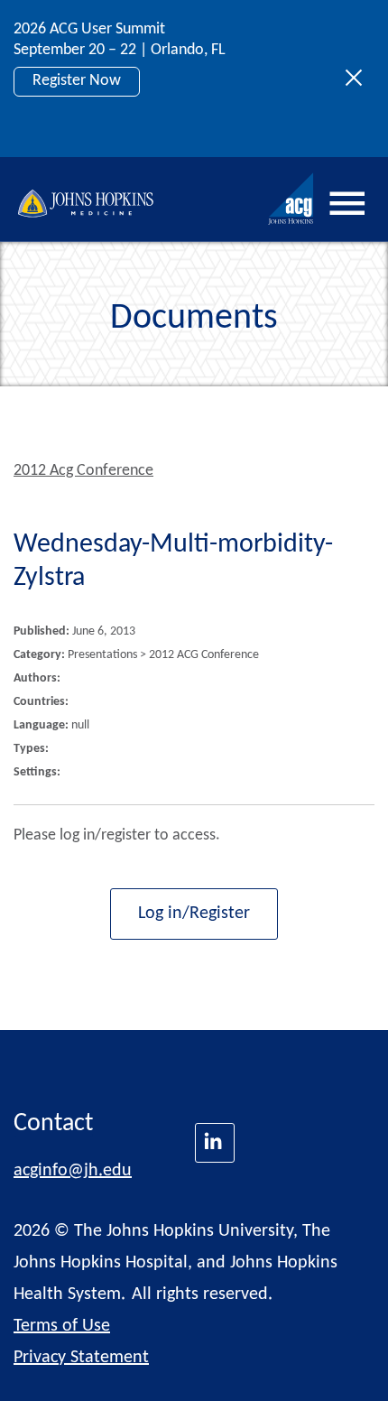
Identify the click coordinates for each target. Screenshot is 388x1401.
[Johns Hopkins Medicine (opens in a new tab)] (215, 1143)
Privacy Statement (81, 1358)
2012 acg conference (83, 470)
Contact (53, 1124)
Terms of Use (62, 1326)
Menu (347, 204)
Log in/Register (194, 914)
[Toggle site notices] (358, 78)
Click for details (83, 121)
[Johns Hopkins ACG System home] (291, 199)
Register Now (76, 80)
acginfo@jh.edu (73, 1171)
